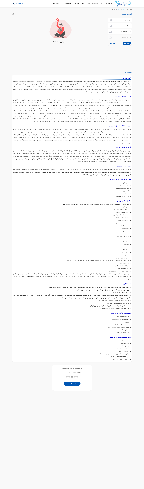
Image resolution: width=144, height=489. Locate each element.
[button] (127, 43)
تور (121, 9)
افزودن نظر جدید (72, 384)
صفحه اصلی (129, 9)
